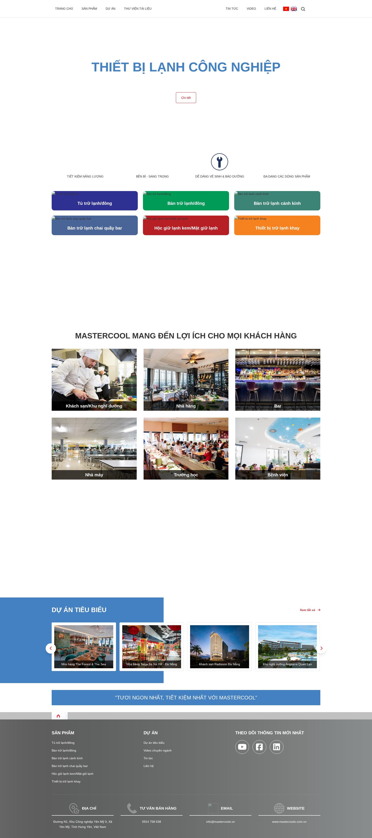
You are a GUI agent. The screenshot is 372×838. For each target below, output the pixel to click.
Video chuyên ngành (158, 750)
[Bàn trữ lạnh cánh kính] (277, 193)
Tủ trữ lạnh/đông (95, 203)
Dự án (110, 8)
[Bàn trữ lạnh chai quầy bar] (95, 218)
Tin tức (232, 8)
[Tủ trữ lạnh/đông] (95, 193)
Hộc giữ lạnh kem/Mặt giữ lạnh (186, 228)
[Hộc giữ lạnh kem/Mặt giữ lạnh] (186, 218)
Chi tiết (186, 97)
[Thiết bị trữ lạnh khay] (277, 218)
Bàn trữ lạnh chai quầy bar (94, 228)
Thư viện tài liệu (138, 8)
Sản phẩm (89, 8)
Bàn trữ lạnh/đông (186, 203)
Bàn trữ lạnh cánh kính (277, 203)
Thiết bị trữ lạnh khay (277, 228)
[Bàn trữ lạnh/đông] (186, 193)
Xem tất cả (307, 610)
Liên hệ (270, 8)
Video (251, 8)
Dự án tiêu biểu (154, 742)
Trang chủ (64, 8)
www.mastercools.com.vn (289, 821)
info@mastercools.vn (220, 821)
